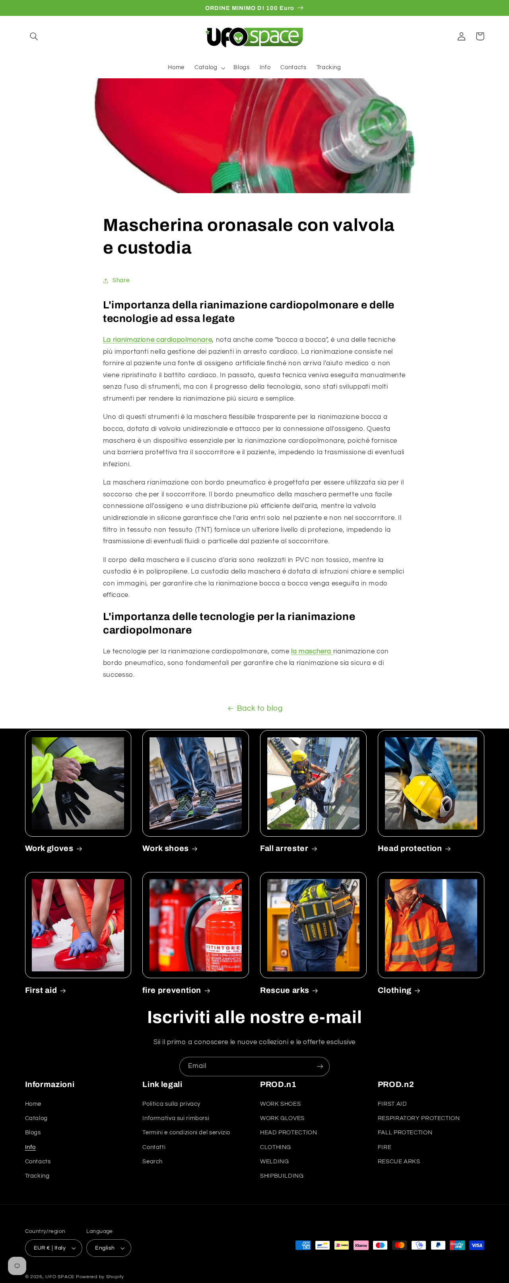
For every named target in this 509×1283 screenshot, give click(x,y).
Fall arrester (284, 848)
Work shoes (165, 848)
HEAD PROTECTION (288, 1133)
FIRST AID (392, 1104)
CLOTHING (275, 1147)
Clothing (395, 990)
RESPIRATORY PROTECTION (419, 1118)
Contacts (38, 1162)
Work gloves (49, 848)
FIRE (385, 1147)
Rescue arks (284, 990)
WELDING (274, 1162)
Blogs (33, 1133)
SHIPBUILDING (282, 1176)
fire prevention (171, 990)
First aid (41, 990)
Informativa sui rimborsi (175, 1118)
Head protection (410, 848)
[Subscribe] (320, 1066)
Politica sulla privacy (171, 1104)
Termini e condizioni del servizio (186, 1133)
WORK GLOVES (282, 1118)
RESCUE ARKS (399, 1162)
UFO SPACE (59, 1277)
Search (152, 1162)
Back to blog (260, 708)
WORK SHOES (280, 1104)
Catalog (36, 1118)
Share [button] (121, 280)
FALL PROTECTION (405, 1133)
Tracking (37, 1176)
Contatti (153, 1147)
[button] (34, 36)
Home (33, 1104)
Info (30, 1147)
